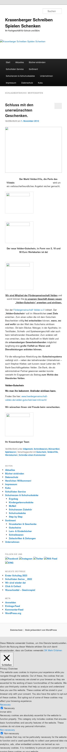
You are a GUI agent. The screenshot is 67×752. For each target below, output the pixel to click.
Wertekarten (11, 454)
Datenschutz (27, 82)
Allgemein (28, 448)
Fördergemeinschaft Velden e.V (29, 309)
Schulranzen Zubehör (20, 509)
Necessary (9, 708)
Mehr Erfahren (55, 650)
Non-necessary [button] (7, 729)
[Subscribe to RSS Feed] (50, 558)
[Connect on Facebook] (11, 558)
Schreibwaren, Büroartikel (46, 448)
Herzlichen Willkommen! (18, 480)
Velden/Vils (52, 451)
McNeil (12, 505)
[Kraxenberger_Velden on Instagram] (25, 558)
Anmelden (10, 602)
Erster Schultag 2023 (16, 575)
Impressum (11, 82)
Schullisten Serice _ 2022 (18, 579)
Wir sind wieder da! (15, 582)
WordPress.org (13, 613)
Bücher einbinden (37, 62)
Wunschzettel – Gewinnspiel (20, 590)
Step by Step (16, 516)
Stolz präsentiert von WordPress (41, 629)
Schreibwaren (16, 534)
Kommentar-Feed (14, 609)
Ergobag (13, 498)
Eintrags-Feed (12, 606)
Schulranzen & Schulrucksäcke (20, 75)
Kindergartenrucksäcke (21, 502)
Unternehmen (46, 75)
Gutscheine (15, 527)
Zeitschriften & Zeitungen (22, 538)
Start (8, 62)
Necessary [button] (5, 704)
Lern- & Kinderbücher (20, 531)
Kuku (40, 82)
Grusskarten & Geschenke (22, 524)
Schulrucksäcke (17, 513)
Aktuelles (19, 62)
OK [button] (45, 650)
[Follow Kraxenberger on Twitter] (38, 558)
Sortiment (33, 69)
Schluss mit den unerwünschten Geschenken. (19, 110)
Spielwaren (10, 451)
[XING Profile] (9, 562)
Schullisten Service (15, 69)
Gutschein (41, 451)
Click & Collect (13, 586)
